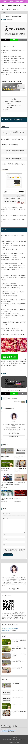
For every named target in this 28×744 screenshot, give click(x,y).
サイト (4, 544)
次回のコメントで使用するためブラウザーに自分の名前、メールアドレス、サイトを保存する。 (14, 550)
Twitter (14, 739)
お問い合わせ (9, 739)
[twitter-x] (13, 433)
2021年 (9, 103)
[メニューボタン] (3, 5)
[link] (10, 433)
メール (5, 539)
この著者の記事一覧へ (14, 436)
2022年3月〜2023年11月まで (13, 105)
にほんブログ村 (5, 630)
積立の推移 (9, 107)
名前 (4, 534)
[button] (5, 40)
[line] (18, 589)
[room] (18, 433)
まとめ (6, 109)
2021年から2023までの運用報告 (13, 101)
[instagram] (15, 433)
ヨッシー (14, 421)
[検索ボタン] (25, 5)
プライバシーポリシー (20, 739)
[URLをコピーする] (22, 40)
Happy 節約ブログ (14, 5)
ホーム (4, 739)
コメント (5, 518)
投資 (4, 19)
